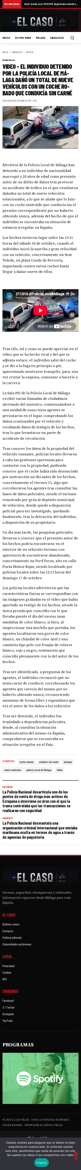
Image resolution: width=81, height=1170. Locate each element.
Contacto (7, 931)
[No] (76, 1156)
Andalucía (57, 37)
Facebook (8, 1000)
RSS (4, 979)
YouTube (7, 1020)
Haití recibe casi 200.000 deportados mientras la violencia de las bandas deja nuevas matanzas (51, 4)
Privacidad (8, 966)
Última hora (23, 37)
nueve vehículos (12, 770)
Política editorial (11, 937)
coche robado (27, 762)
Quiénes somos (11, 924)
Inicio (6, 37)
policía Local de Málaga (39, 770)
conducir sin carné (48, 762)
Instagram (8, 1014)
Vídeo (60, 770)
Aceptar (41, 1162)
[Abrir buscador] (72, 38)
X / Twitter (8, 1007)
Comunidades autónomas (16, 944)
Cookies (6, 972)
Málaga (40, 37)
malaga (68, 762)
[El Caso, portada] (40, 20)
